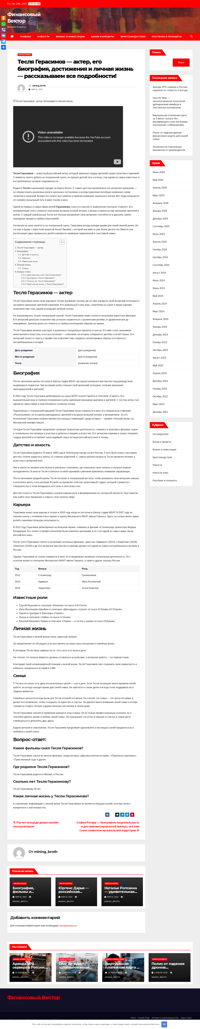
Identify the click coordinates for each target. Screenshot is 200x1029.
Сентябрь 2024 (161, 265)
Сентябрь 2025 (161, 226)
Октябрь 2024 (160, 257)
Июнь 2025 (159, 234)
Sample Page (143, 1018)
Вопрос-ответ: (24, 271)
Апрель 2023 (160, 373)
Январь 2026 (160, 211)
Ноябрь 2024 (160, 249)
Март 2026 (158, 195)
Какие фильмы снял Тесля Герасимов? (44, 275)
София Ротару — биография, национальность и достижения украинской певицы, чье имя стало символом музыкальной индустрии (108, 826)
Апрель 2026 (160, 187)
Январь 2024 (160, 327)
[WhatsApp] (3, 24)
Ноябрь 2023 (160, 342)
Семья (25, 268)
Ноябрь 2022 (160, 388)
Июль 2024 (159, 280)
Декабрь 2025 (160, 218)
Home (133, 1018)
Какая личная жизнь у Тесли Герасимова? (45, 284)
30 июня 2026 (22, 973)
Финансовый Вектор (33, 997)
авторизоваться (68, 925)
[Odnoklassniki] (3, 18)
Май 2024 (158, 296)
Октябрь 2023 (160, 350)
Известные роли (30, 261)
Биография (22, 251)
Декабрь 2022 (160, 381)
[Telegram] (3, 41)
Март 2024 (158, 311)
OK (164, 1024)
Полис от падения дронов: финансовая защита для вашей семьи (170, 135)
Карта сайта (186, 1018)
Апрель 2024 (160, 303)
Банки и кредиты (102, 36)
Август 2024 (159, 273)
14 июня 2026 (115, 973)
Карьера (26, 258)
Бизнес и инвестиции (70, 36)
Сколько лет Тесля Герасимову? (41, 281)
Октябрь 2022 (160, 396)
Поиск (156, 52)
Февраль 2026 (160, 203)
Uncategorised (24, 54)
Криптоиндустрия (133, 36)
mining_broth (39, 85)
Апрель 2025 (160, 242)
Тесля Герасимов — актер (30, 247)
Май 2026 (158, 180)
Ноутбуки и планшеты (167, 36)
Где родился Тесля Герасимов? (40, 278)
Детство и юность (30, 254)
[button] (191, 36)
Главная (25, 36)
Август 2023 (159, 358)
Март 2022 (158, 404)
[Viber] (3, 30)
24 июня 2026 (69, 973)
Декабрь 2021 (160, 412)
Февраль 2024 (160, 319)
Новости (43, 36)
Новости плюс (160, 473)
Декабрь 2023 (160, 334)
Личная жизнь (24, 264)
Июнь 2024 (159, 288)
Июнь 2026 (159, 172)
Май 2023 (158, 365)
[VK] (3, 36)
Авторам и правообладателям (165, 1018)
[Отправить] (3, 47)
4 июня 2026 (161, 973)
